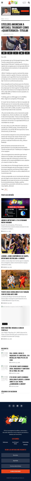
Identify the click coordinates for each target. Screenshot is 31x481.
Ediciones (5, 442)
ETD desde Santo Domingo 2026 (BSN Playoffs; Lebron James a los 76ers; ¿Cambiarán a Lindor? (19, 380)
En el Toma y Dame (15, 442)
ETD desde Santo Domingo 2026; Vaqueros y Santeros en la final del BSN (19, 368)
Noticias (7, 18)
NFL (6, 189)
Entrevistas (26, 442)
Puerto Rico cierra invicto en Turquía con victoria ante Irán (15, 293)
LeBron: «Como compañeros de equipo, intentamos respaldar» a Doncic (15, 257)
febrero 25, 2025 (7, 339)
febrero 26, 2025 (7, 267)
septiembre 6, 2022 (8, 34)
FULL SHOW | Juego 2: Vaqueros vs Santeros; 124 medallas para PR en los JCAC (19, 356)
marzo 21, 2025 (6, 231)
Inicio (2, 18)
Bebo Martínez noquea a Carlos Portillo (12, 329)
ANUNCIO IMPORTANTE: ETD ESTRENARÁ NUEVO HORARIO (14, 221)
